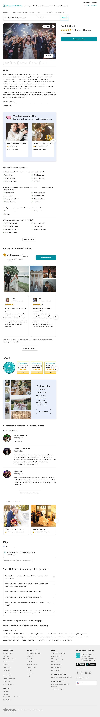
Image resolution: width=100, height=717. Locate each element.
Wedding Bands (46, 637)
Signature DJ (18, 471)
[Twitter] (81, 673)
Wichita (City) (48, 12)
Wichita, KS (67, 34)
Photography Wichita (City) (24, 560)
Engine (29, 670)
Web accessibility (8, 684)
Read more (7, 106)
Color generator (56, 664)
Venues (38, 6)
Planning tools (29, 6)
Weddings (6, 12)
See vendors (43, 411)
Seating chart (31, 667)
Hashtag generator (57, 656)
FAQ (14, 63)
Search (64, 18)
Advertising (6, 670)
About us (6, 656)
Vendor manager (32, 664)
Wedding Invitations (28, 640)
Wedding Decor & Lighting (11, 640)
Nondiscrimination (8, 662)
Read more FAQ (29, 239)
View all (48, 55)
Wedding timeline (56, 662)
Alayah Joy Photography (17, 143)
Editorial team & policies (10, 659)
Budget (29, 662)
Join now (93, 6)
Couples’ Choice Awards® (11, 697)
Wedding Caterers (50, 634)
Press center (7, 667)
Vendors (45, 6)
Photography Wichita (9, 560)
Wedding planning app (58, 653)
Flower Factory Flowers (14, 529)
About (7, 63)
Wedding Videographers (79, 634)
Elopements (64, 6)
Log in (87, 6)
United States (84, 683)
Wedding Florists (64, 634)
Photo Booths (34, 637)
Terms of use (7, 673)
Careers (5, 664)
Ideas (51, 6)
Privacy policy (7, 676)
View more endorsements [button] (29, 493)
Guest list (30, 659)
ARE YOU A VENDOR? (90, 2)
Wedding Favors (67, 640)
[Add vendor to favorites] (53, 26)
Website (56, 6)
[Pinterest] (86, 673)
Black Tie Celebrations (22, 449)
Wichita (39, 12)
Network (35, 63)
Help (28, 676)
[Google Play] (91, 665)
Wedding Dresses (59, 637)
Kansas (32, 12)
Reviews (24, 63)
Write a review (46, 258)
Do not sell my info (9, 678)
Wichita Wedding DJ (21, 435)
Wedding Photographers (19, 12)
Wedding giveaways (57, 659)
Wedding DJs (7, 634)
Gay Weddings (7, 700)
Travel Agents (41, 640)
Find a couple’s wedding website (61, 677)
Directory (6, 691)
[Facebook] (77, 673)
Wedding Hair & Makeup (21, 634)
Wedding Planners (37, 634)
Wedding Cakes (72, 637)
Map (43, 63)
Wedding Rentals (22, 637)
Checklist (30, 656)
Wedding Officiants (9, 637)
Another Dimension (40, 529)
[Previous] (6, 141)
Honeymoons (55, 670)
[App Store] (80, 665)
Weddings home (8, 653)
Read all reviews (29, 348)
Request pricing (79, 39)
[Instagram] (90, 673)
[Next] (53, 141)
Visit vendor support (57, 689)
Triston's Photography (42, 143)
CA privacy (6, 681)
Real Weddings (56, 667)
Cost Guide (30, 673)
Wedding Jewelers (53, 640)
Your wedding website (34, 653)
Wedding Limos (84, 637)
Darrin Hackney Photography (33, 621)
